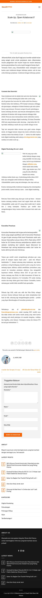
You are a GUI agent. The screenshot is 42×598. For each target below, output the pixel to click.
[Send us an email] (23, 551)
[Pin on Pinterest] (26, 343)
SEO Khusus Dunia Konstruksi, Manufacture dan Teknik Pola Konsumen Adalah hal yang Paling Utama (23, 465)
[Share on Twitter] (19, 343)
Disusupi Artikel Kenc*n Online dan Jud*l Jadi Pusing (22, 490)
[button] (39, 7)
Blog (21, 590)
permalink (36, 350)
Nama (6, 407)
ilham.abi (29, 22)
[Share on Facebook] (15, 343)
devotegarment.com (30, 137)
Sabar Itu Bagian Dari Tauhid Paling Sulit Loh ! (22, 478)
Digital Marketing (7, 503)
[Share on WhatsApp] (12, 343)
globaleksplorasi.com (28, 309)
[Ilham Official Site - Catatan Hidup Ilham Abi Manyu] (6, 7)
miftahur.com (31, 164)
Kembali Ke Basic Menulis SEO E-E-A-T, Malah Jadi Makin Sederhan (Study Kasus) (24, 472)
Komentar (7, 390)
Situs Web (7, 425)
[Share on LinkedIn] (29, 343)
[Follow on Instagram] (21, 551)
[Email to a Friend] (22, 343)
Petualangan (5, 507)
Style (3, 514)
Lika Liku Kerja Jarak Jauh (15, 484)
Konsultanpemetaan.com (9, 312)
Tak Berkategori (6, 518)
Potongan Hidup (7, 511)
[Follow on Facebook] (18, 551)
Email (6, 416)
